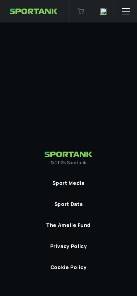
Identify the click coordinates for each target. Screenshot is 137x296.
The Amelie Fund (68, 225)
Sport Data (68, 204)
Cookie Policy (68, 267)
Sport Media (68, 183)
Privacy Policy (68, 246)
